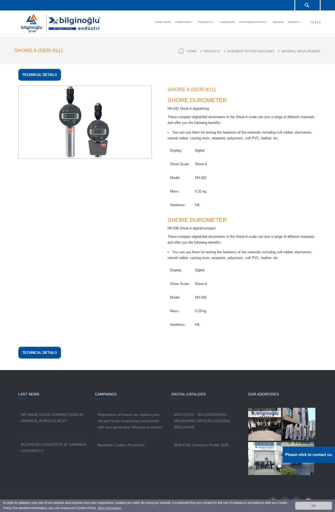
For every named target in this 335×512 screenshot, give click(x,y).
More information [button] (110, 508)
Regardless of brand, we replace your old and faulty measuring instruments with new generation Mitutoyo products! (130, 420)
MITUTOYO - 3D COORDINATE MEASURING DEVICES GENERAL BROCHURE (202, 420)
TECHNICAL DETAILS (39, 75)
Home (192, 51)
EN (319, 22)
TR (312, 22)
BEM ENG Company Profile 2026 (201, 445)
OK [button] (313, 505)
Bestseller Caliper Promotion (121, 445)
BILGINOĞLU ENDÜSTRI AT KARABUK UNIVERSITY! (53, 447)
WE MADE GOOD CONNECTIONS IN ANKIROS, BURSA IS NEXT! (52, 417)
